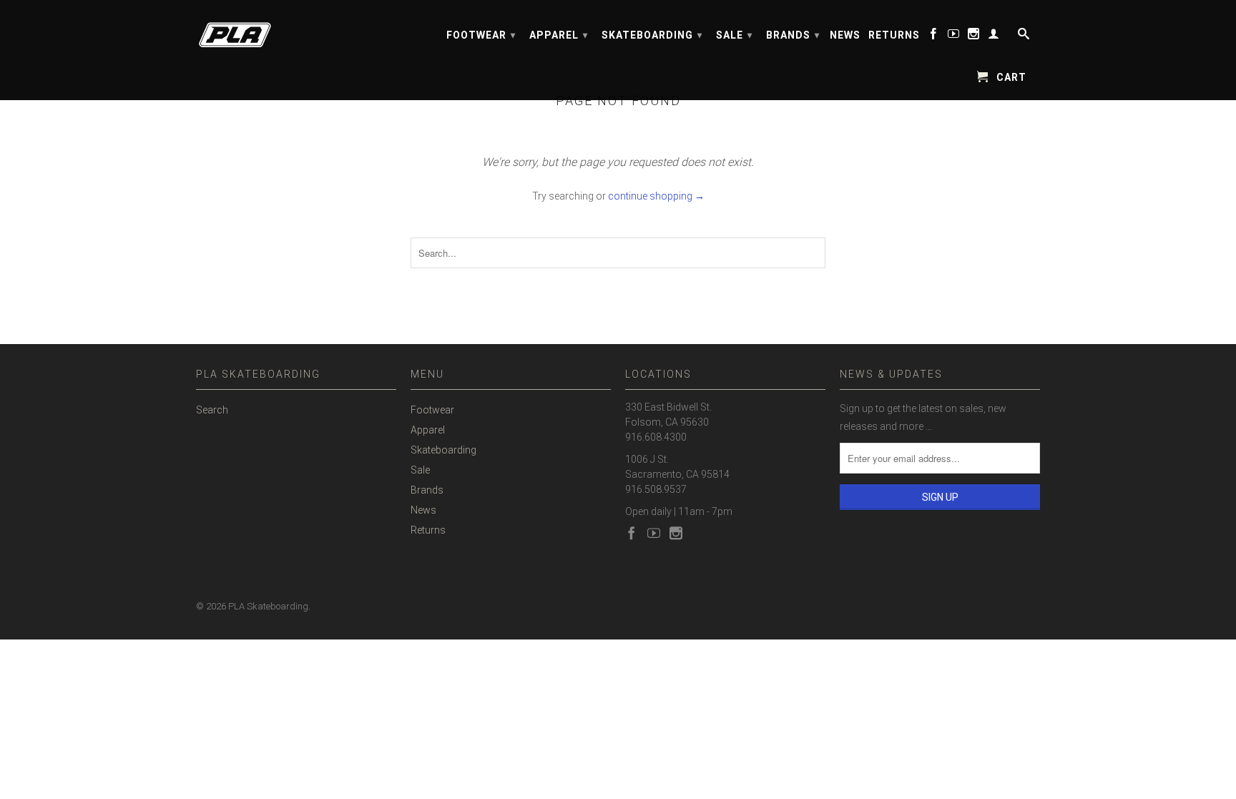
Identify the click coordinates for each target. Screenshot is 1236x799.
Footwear (481, 35)
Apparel (558, 35)
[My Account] (994, 36)
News (845, 35)
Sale (734, 35)
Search (212, 410)
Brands (793, 35)
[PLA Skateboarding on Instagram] (974, 36)
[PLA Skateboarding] (296, 30)
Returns (894, 35)
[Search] (1022, 36)
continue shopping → (656, 196)
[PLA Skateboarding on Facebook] (934, 36)
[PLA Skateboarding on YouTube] (954, 36)
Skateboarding (652, 35)
